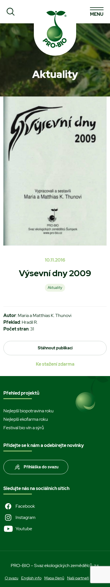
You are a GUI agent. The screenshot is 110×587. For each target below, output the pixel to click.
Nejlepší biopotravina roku (28, 411)
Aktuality (55, 287)
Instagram (26, 517)
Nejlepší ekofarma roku (25, 419)
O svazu (11, 578)
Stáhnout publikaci (55, 347)
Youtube (24, 529)
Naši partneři (78, 578)
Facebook (25, 506)
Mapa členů (54, 578)
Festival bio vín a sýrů (23, 428)
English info (31, 578)
